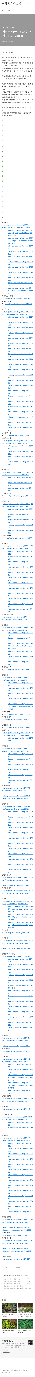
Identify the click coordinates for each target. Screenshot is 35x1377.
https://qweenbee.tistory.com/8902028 (16, 719)
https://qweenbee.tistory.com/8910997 (16, 948)
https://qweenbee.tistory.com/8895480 (18, 714)
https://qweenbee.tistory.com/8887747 (16, 677)
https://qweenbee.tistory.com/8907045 (16, 1046)
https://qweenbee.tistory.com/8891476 (16, 901)
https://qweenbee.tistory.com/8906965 (16, 1109)
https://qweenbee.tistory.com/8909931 (16, 1098)
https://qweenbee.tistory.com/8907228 (17, 1230)
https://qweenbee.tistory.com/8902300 (16, 1219)
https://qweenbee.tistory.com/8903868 (16, 1240)
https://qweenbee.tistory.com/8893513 (16, 441)
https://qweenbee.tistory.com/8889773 (19, 538)
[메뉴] (31, 3)
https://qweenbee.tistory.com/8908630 (16, 891)
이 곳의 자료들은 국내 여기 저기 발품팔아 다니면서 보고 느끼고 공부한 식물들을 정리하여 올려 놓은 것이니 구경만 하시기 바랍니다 (13, 1345)
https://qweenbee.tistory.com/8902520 (16, 1235)
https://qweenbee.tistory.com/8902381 (16, 1227)
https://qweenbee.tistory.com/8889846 (18, 435)
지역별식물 (7, 1275)
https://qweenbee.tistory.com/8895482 (18, 496)
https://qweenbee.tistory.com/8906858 (16, 1248)
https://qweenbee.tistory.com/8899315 (16, 1059)
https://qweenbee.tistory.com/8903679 (16, 788)
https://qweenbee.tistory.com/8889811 (16, 627)
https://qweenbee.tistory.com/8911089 (16, 1259)
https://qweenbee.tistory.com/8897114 (16, 1038)
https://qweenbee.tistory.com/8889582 (16, 546)
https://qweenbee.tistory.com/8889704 (16, 806)
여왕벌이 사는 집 (11, 3)
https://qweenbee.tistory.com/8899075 (16, 1138)
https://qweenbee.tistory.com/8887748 (16, 733)
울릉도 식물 (14, 1275)
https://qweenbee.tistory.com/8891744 (18, 670)
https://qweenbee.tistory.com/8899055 (16, 941)
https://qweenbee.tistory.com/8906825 (16, 798)
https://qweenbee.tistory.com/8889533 (16, 227)
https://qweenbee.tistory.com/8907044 (16, 1051)
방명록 (10, 11)
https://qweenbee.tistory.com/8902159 (16, 796)
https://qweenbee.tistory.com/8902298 (16, 877)
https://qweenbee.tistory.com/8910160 (16, 298)
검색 (27, 3)
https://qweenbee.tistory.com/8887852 (16, 748)
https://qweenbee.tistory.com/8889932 (18, 727)
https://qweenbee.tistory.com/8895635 (16, 885)
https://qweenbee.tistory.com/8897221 (16, 1117)
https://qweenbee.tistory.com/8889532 (16, 225)
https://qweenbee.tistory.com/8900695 (16, 1141)
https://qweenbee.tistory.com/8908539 (17, 1251)
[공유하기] (9, 1267)
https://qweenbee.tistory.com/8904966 (16, 617)
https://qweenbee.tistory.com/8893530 (18, 933)
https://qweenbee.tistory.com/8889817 (16, 751)
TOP (31, 1370)
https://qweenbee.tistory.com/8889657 (16, 312)
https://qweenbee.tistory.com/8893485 (16, 472)
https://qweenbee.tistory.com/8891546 (16, 956)
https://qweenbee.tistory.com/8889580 (18, 304)
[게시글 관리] (11, 1267)
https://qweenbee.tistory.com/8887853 (16, 504)
